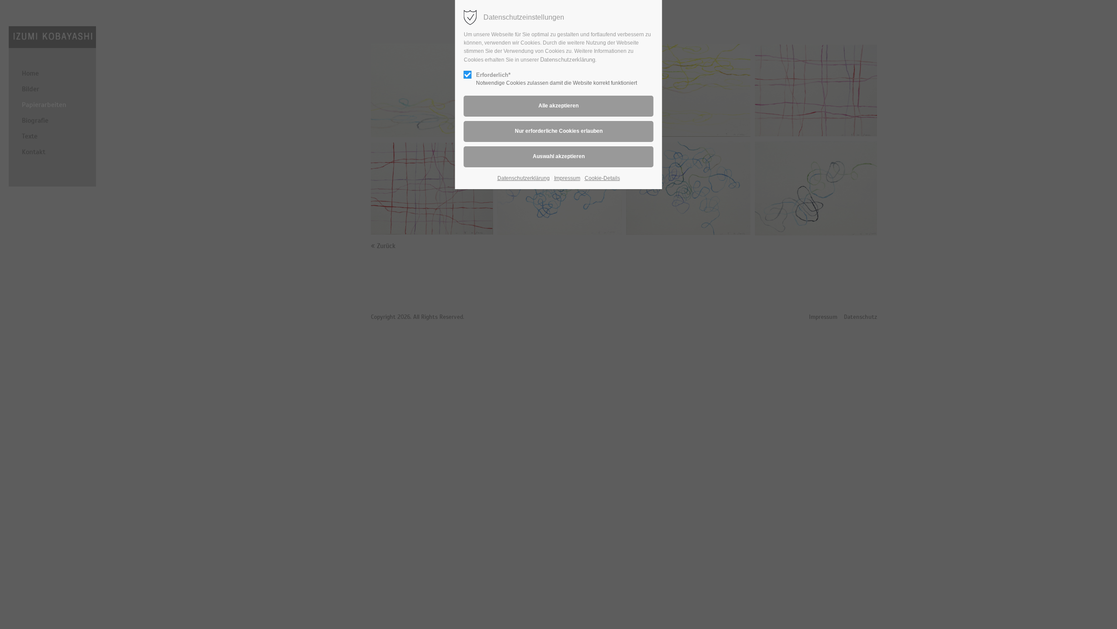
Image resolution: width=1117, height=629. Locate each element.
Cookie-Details (602, 178)
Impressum (567, 178)
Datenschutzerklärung (567, 59)
